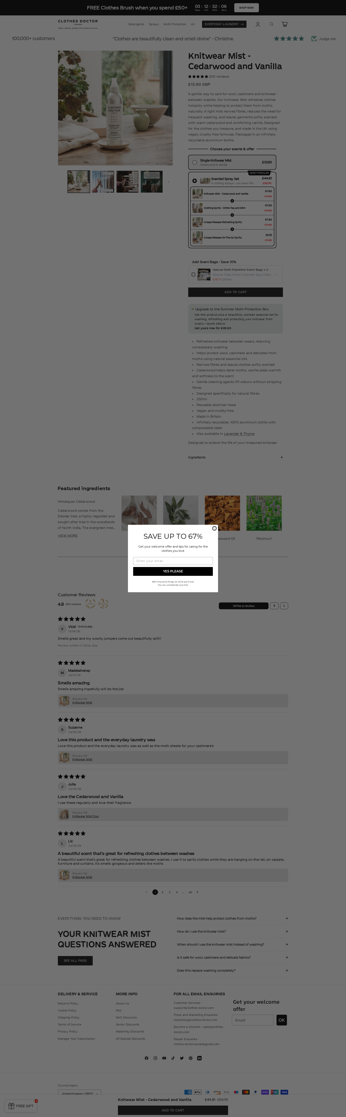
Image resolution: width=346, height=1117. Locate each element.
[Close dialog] (214, 528)
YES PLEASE (173, 571)
